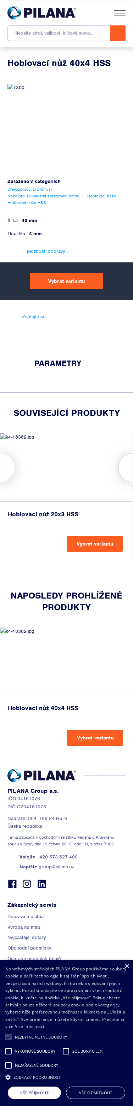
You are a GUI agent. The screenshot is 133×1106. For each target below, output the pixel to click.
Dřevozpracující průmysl (29, 189)
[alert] (66, 1033)
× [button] (126, 966)
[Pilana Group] (41, 12)
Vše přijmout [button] (34, 1092)
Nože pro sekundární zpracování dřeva (43, 196)
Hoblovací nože (101, 196)
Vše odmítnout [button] (95, 1092)
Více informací (29, 1026)
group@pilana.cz (47, 867)
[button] (8, 1037)
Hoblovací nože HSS (26, 203)
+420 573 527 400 (49, 857)
